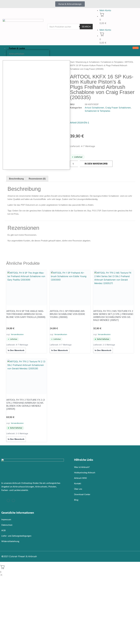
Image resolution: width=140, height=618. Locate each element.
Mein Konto (105, 10)
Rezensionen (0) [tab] (37, 179)
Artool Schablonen (94, 107)
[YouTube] (13, 500)
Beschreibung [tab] (16, 179)
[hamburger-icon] (135, 48)
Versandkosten (17, 334)
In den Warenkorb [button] (16, 350)
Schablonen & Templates (112, 62)
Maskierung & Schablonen (87, 62)
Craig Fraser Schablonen (118, 107)
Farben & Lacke (17, 48)
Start (72, 62)
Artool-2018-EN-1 (79, 122)
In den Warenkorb (96, 164)
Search (86, 26)
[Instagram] (8, 500)
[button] (116, 26)
